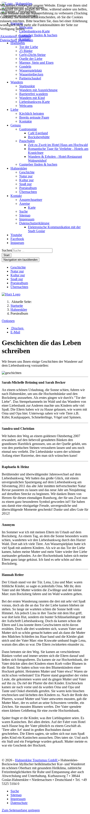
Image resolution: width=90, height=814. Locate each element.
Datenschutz (8, 40)
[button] (17, 43)
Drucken (17, 328)
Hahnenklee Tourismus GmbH (36, 760)
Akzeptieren (8, 36)
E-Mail (15, 332)
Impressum (25, 40)
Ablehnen (24, 36)
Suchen (7, 250)
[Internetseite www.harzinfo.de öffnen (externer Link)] (11, 294)
